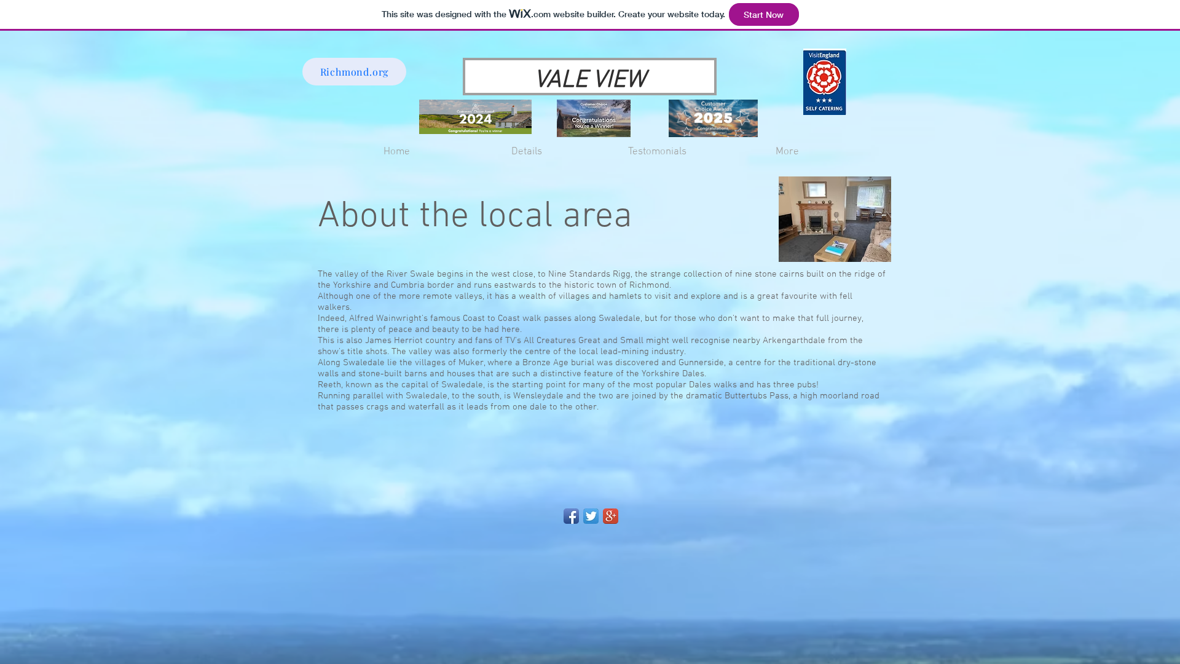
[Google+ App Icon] (610, 516)
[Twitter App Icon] (591, 516)
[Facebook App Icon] (571, 516)
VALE (561, 80)
